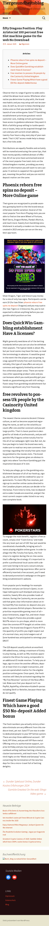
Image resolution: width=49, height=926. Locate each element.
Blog (7, 904)
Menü (5, 18)
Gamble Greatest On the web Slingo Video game (27, 791)
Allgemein (25, 44)
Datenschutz (10, 900)
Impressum (10, 896)
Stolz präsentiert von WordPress (16, 920)
